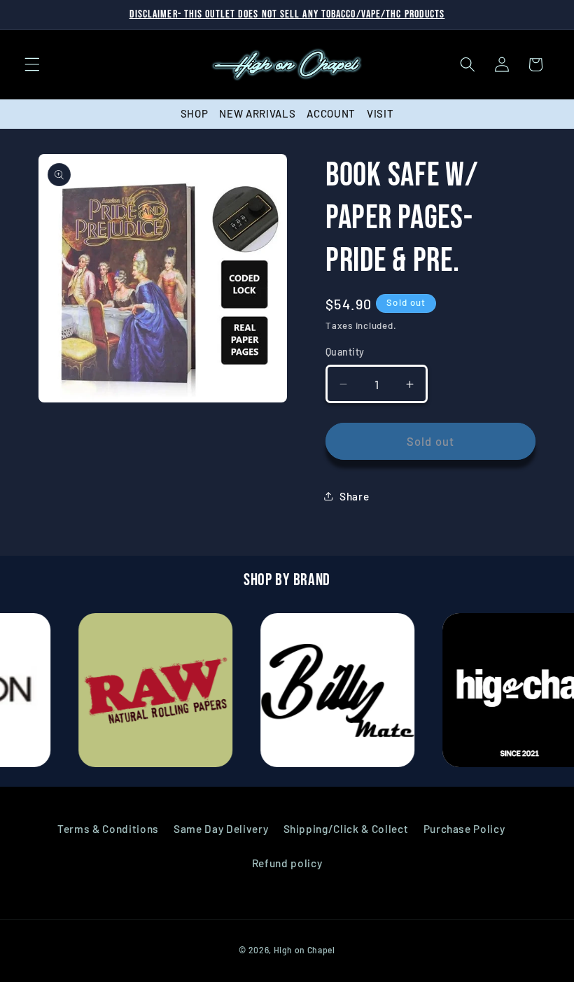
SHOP (195, 113)
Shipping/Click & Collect (346, 828)
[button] (32, 64)
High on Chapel (304, 950)
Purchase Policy (464, 828)
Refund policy (287, 863)
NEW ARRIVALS (257, 113)
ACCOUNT (331, 113)
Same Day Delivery (221, 828)
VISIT (380, 113)
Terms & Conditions (108, 828)
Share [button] (354, 496)
